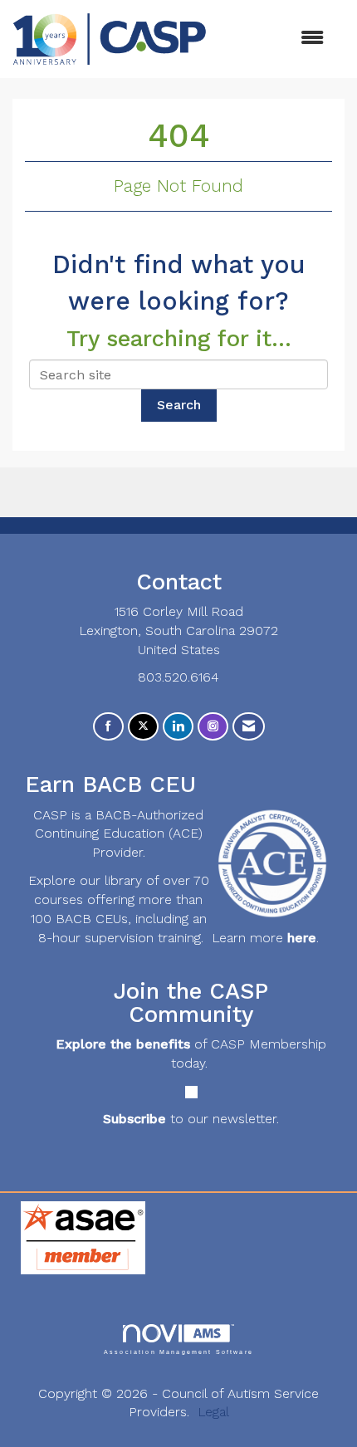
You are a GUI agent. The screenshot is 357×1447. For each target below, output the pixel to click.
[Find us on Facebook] (108, 726)
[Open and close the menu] (273, 38)
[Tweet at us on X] (143, 726)
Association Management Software (178, 1351)
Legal (213, 1412)
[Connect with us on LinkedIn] (178, 726)
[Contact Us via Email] (248, 726)
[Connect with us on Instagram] (213, 726)
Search (179, 405)
